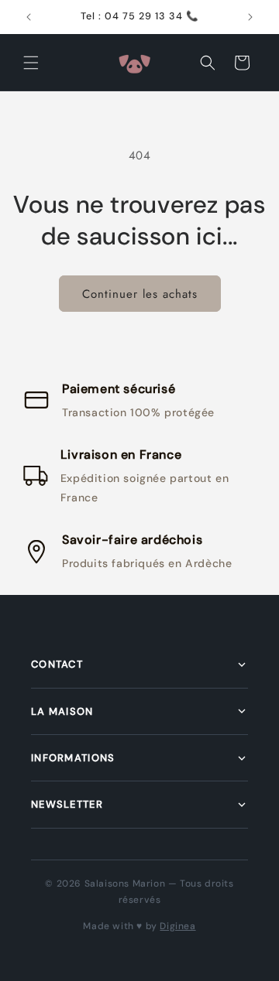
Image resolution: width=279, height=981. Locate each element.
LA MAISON (62, 711)
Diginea (177, 926)
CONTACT (57, 664)
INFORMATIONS (73, 757)
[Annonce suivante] (250, 17)
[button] (31, 63)
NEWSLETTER (67, 804)
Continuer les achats (140, 294)
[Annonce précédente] (29, 17)
